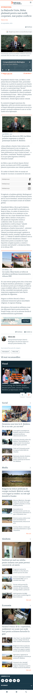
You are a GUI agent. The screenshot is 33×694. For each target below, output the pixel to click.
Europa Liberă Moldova (11, 64)
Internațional (6, 7)
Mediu (5, 468)
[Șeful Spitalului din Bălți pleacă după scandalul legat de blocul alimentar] (7, 595)
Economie (6, 606)
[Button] (28, 27)
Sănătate (6, 539)
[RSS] (14, 680)
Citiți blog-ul (26, 321)
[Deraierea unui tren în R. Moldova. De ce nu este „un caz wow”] (16, 414)
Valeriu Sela (4, 20)
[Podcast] (16, 692)
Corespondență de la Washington (14, 62)
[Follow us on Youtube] (6, 680)
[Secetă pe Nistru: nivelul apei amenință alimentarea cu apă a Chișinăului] (7, 529)
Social (5, 403)
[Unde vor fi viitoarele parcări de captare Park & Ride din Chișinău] (7, 450)
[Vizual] (7, 692)
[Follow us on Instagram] (10, 680)
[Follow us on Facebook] (2, 680)
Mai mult (28, 533)
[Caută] (26, 692)
